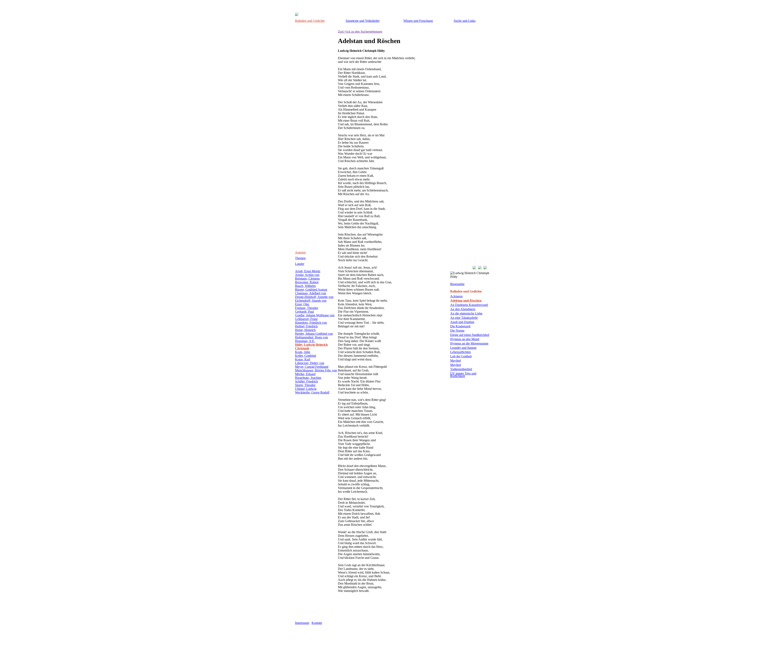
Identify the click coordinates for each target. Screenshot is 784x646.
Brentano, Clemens (307, 278)
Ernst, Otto (302, 304)
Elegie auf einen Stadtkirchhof (469, 335)
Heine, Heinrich (305, 330)
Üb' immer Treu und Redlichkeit (463, 375)
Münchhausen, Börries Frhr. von (316, 370)
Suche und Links (465, 20)
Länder (299, 264)
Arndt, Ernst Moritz (307, 271)
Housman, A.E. (305, 341)
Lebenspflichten (460, 352)
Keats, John (302, 352)
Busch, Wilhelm (305, 286)
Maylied (455, 360)
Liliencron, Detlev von (309, 363)
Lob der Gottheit (461, 356)
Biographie (457, 284)
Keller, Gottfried (305, 355)
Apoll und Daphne (462, 322)
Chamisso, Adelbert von (310, 293)
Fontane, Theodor (306, 308)
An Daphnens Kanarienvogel (469, 305)
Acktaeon (456, 296)
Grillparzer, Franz (306, 319)
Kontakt (317, 623)
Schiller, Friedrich (306, 381)
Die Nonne (457, 330)
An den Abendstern (462, 309)
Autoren (300, 252)
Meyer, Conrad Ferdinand (311, 366)
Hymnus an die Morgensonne (469, 343)
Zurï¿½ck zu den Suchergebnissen (360, 31)
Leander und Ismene (463, 347)
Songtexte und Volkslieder (363, 20)
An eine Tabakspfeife (464, 317)
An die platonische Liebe (466, 313)
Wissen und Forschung (418, 20)
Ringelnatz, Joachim (308, 377)
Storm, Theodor (305, 385)
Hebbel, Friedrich (306, 326)
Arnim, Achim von (307, 275)
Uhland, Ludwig (305, 388)
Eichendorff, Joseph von (310, 300)
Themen (300, 258)
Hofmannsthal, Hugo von (311, 337)
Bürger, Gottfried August (311, 289)
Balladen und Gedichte (310, 20)
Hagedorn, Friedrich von (311, 322)
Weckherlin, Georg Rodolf (312, 392)
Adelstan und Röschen (465, 300)
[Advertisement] (385, 610)
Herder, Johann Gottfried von (314, 333)
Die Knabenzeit (460, 326)
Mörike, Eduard (305, 374)
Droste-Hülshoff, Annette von (314, 297)
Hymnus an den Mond (464, 339)
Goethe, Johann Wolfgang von (314, 315)
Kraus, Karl (302, 359)
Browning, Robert (306, 282)
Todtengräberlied (461, 369)
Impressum (302, 623)
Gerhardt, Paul (304, 311)
